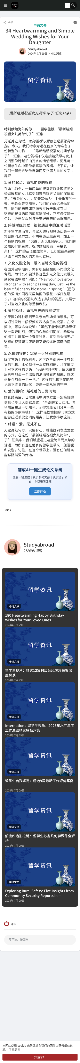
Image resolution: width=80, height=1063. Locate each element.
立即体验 (40, 491)
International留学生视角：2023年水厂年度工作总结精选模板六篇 (39, 728)
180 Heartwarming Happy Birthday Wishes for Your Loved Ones (34, 617)
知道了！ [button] (40, 1057)
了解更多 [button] (14, 1049)
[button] (73, 5)
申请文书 (40, 25)
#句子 (8, 510)
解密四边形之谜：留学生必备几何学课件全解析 (40, 838)
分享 (10, 22)
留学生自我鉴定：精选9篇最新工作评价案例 (39, 780)
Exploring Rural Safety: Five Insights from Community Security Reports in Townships (39, 895)
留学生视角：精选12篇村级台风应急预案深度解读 (38, 672)
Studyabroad (37, 49)
